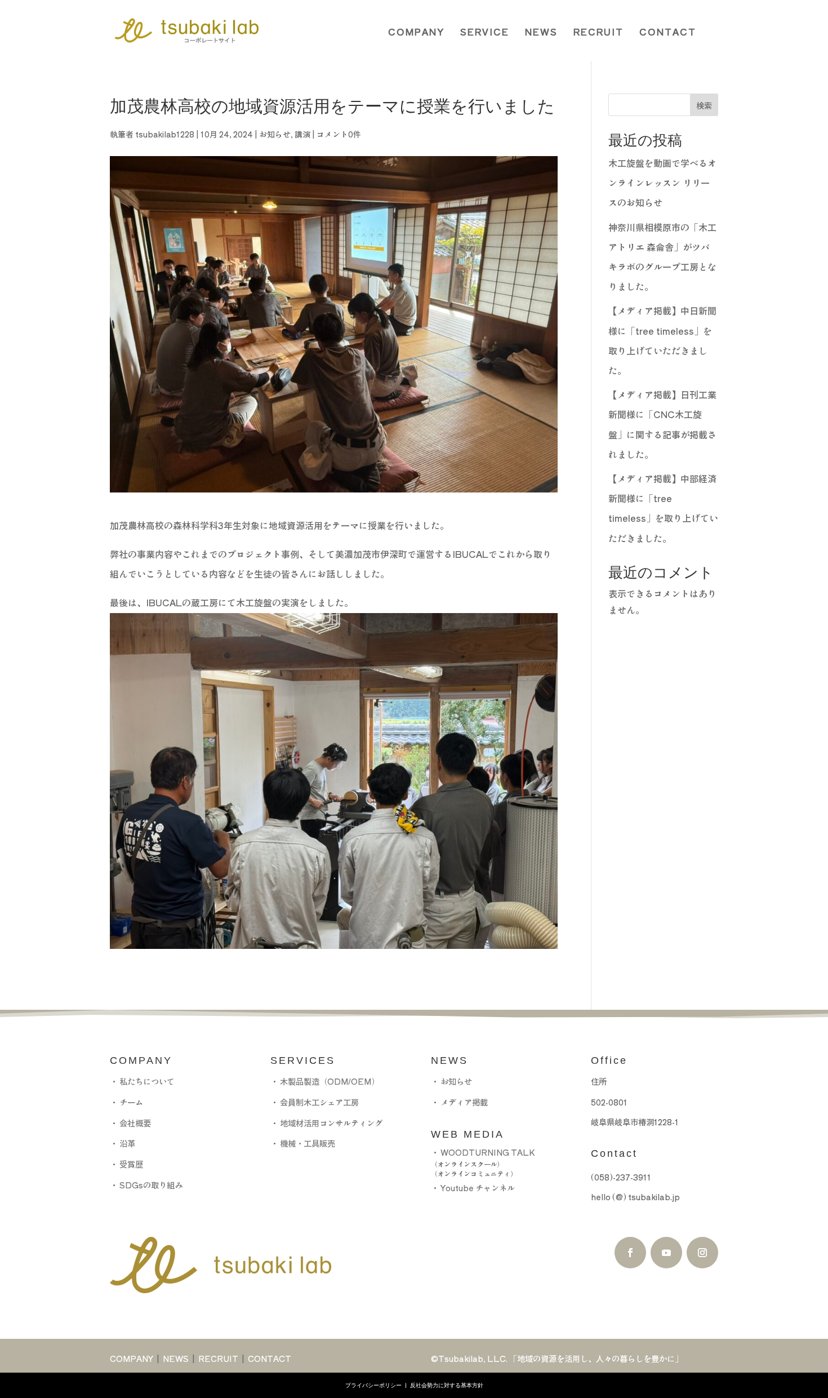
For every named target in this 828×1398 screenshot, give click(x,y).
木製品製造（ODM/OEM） (329, 1081)
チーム (131, 1102)
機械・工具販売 (307, 1143)
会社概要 (135, 1123)
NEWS (541, 31)
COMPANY (416, 31)
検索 (704, 105)
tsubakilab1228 (164, 134)
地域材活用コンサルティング (331, 1123)
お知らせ (275, 134)
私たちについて (147, 1081)
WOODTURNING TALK (487, 1152)
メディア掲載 (464, 1102)
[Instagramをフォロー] (702, 1252)
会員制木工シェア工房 (319, 1102)
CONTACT (667, 31)
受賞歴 (131, 1164)
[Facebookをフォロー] (630, 1252)
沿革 (127, 1143)
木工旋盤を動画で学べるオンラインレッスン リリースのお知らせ (662, 182)
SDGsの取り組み (150, 1185)
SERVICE (484, 31)
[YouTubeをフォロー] (666, 1252)
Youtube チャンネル (477, 1187)
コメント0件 (339, 134)
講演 (302, 134)
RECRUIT (598, 31)
